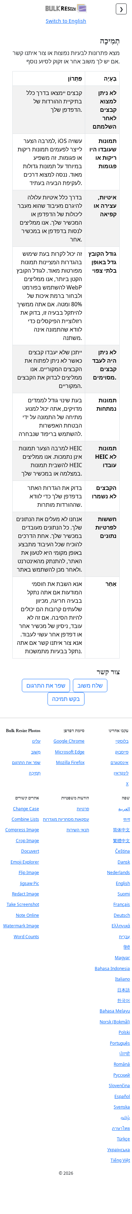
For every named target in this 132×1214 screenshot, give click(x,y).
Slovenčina (119, 1086)
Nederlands (118, 872)
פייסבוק (121, 752)
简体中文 (121, 830)
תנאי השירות (78, 830)
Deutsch (122, 915)
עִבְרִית (124, 937)
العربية (124, 809)
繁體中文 (121, 841)
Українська (118, 1150)
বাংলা (126, 819)
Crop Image (27, 841)
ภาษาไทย (121, 1128)
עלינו (36, 741)
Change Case (26, 809)
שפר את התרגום (45, 685)
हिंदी (127, 947)
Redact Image (25, 894)
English (123, 883)
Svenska (122, 1107)
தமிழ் (125, 1117)
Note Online (27, 915)
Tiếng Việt (120, 1160)
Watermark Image (21, 926)
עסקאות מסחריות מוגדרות (66, 819)
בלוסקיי (121, 741)
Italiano (122, 979)
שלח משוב (90, 685)
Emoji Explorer (25, 862)
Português (120, 1043)
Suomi (124, 894)
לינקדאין (121, 773)
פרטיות (83, 809)
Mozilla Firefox (70, 762)
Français (121, 904)
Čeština (122, 851)
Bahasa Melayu (115, 1011)
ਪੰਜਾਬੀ (124, 1054)
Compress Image (22, 830)
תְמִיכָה (34, 773)
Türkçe (123, 1139)
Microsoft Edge (69, 752)
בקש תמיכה (66, 699)
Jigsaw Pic (29, 883)
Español (122, 1096)
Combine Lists (25, 819)
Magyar (122, 958)
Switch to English (66, 21)
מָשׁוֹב (35, 752)
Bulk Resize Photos (23, 730)
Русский (121, 1075)
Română (122, 1064)
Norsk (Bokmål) (115, 1022)
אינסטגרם (119, 762)
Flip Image (29, 872)
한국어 (123, 1000)
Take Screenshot (23, 904)
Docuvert (30, 851)
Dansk (124, 862)
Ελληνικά (121, 926)
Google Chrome (69, 741)
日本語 (123, 990)
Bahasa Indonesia (112, 968)
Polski (124, 1032)
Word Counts (26, 937)
